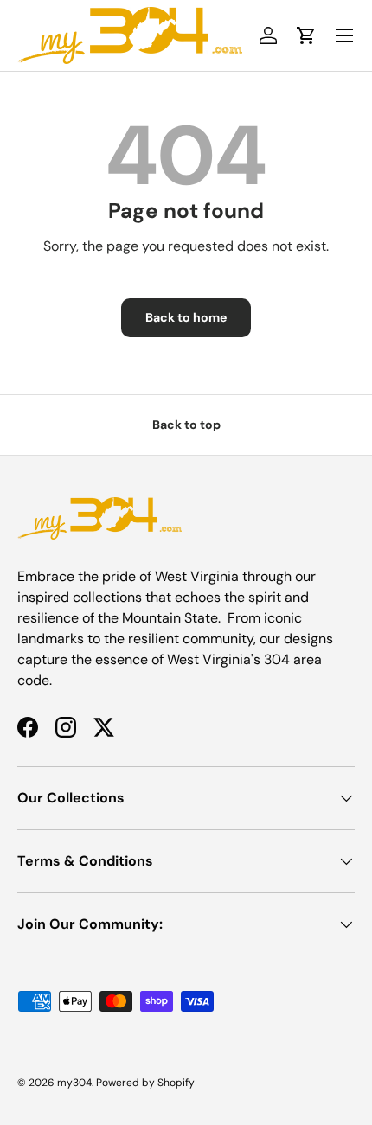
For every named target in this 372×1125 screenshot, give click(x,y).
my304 (74, 1083)
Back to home (186, 317)
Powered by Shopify (145, 1083)
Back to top (186, 424)
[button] (306, 35)
